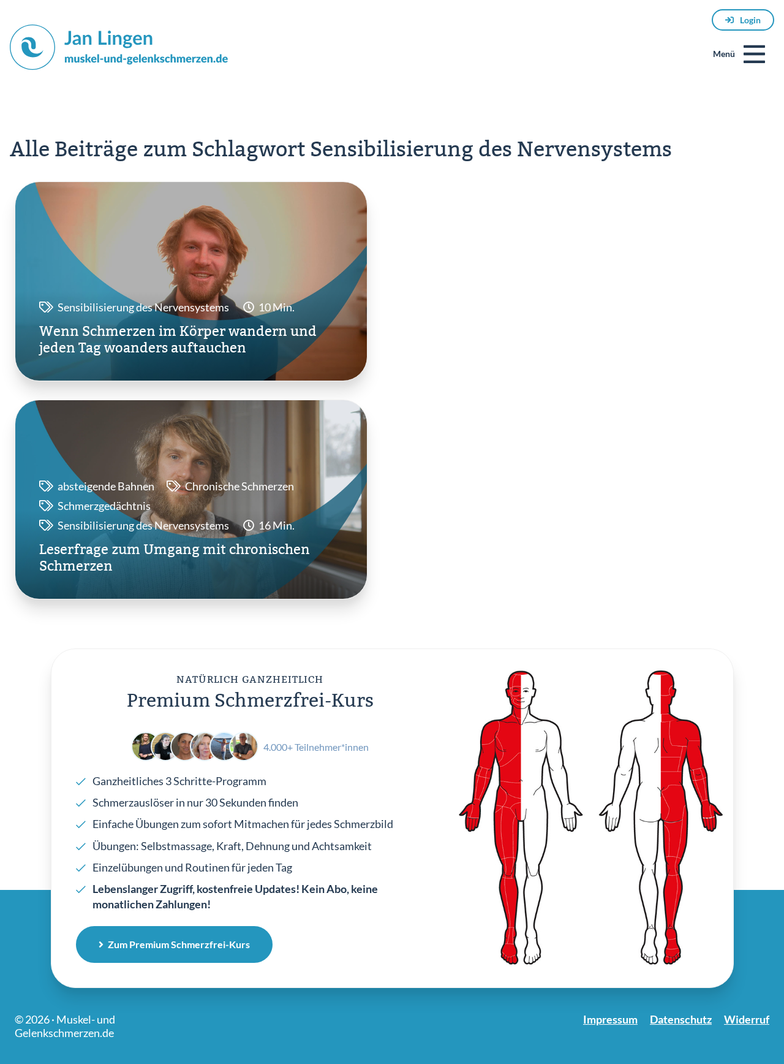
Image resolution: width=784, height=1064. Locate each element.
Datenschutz (681, 1019)
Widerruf (746, 1019)
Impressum (610, 1019)
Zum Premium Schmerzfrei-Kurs (179, 944)
